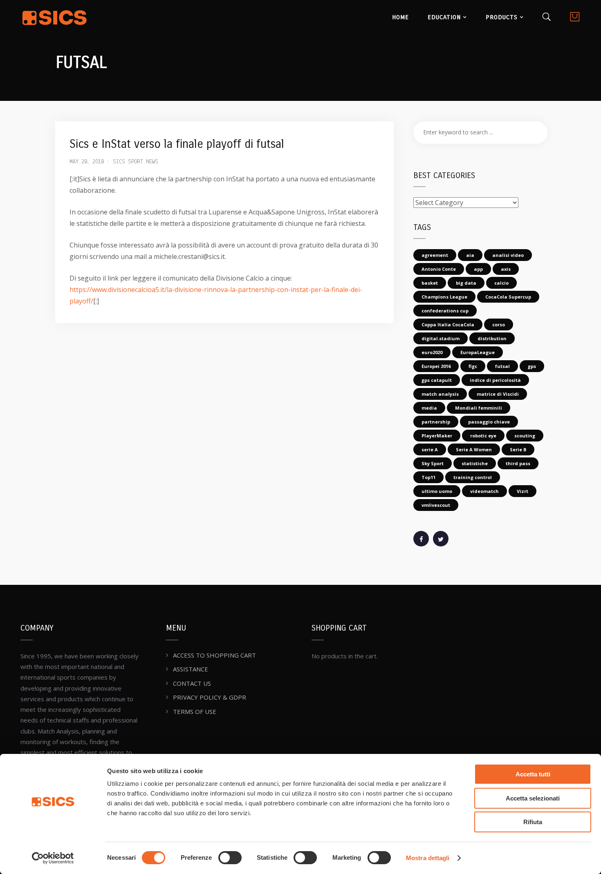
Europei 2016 (436, 366)
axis (506, 269)
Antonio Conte (439, 269)
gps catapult (437, 380)
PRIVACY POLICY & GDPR (209, 697)
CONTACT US (192, 683)
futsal (502, 366)
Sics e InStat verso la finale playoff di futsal (177, 144)
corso (498, 324)
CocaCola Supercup (508, 297)
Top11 (428, 477)
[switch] (230, 857)
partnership (436, 422)
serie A (430, 449)
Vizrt (522, 491)
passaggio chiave (489, 422)
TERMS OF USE (194, 711)
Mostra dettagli (428, 857)
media (429, 408)
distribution (492, 338)
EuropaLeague (477, 352)
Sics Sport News (135, 162)
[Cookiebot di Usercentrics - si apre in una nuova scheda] (53, 858)
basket (430, 283)
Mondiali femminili (478, 408)
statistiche (475, 463)
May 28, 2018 (87, 162)
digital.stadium (441, 338)
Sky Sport (433, 463)
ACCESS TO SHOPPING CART (214, 655)
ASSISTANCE (190, 669)
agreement (435, 255)
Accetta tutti (533, 774)
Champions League (444, 297)
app (478, 269)
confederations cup (445, 311)
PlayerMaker (437, 436)
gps (532, 366)
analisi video (508, 255)
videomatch (484, 491)
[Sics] (54, 19)
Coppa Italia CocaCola (448, 324)
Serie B (518, 449)
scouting (524, 436)
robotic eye (483, 436)
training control (472, 477)
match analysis (440, 394)
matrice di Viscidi (498, 394)
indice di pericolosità (495, 380)
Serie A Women (474, 449)
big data (466, 283)
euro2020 (432, 352)
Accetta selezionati (533, 798)
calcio (501, 283)
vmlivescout (436, 505)
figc (473, 366)
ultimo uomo (437, 491)
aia (470, 255)
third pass (518, 463)
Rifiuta (532, 821)
